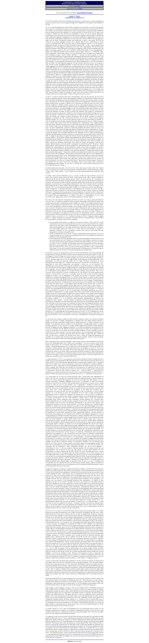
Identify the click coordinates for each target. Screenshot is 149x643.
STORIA (80, 8)
